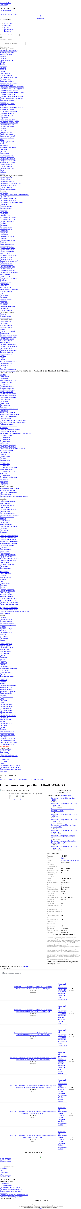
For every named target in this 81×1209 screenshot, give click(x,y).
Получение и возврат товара (10, 765)
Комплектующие (6, 75)
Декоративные (5, 452)
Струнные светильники (8, 416)
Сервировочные (6, 672)
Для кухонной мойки (7, 240)
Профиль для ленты (7, 505)
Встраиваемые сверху (8, 217)
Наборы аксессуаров (7, 119)
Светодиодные (5, 549)
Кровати (3, 630)
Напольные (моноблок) (8, 200)
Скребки (3, 130)
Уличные (3, 519)
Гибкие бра (4, 443)
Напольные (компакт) (8, 198)
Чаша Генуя (4, 204)
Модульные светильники (9, 541)
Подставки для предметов (9, 121)
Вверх (40, 1208)
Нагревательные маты (8, 344)
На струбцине (5, 456)
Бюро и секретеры (6, 719)
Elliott (63, 860)
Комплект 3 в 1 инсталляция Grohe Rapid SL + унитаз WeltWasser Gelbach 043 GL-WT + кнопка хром (33, 988)
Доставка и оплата (6, 1185)
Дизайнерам (8, 29)
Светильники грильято (8, 538)
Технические (4, 572)
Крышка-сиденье (6, 206)
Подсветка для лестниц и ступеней (12, 448)
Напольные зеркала (7, 733)
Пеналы (3, 58)
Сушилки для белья (7, 138)
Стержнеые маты (6, 348)
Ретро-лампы (4, 551)
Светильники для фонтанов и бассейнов (14, 611)
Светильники (5, 73)
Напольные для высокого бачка (11, 202)
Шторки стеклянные (7, 159)
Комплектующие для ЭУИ (9, 598)
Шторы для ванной (7, 142)
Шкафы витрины (6, 712)
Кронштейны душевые (8, 255)
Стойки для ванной (7, 134)
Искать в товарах (6, 39)
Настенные (4, 411)
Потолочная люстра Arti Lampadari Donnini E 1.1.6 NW (63, 842)
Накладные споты (6, 469)
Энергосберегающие (7, 564)
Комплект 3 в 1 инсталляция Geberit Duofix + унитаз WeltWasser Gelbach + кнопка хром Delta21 (33, 1136)
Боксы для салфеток (7, 81)
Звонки (2, 587)
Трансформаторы (6, 594)
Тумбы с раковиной (7, 52)
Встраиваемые (5, 405)
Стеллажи (3, 725)
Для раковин (4, 284)
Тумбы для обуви (6, 687)
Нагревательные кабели (8, 346)
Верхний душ (5, 253)
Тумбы (2, 64)
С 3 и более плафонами (8, 467)
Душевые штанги (6, 265)
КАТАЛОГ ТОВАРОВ (8, 776)
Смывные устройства (8, 306)
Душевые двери (5, 179)
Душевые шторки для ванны (10, 183)
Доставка (7, 25)
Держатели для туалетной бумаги (12, 92)
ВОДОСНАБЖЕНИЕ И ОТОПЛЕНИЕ (30, 371)
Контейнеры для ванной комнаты (12, 107)
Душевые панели (6, 259)
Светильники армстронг (9, 536)
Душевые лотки (5, 365)
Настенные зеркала (7, 731)
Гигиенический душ (7, 267)
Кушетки (3, 627)
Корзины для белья (7, 109)
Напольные (4, 225)
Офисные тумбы (6, 693)
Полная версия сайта (7, 1198)
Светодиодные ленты (8, 502)
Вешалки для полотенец (8, 83)
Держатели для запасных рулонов (12, 88)
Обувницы (4, 718)
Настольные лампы (7, 545)
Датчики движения (7, 589)
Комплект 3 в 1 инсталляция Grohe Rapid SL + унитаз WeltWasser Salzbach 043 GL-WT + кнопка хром (33, 1034)
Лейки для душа (6, 263)
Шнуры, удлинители (7, 591)
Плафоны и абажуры (7, 390)
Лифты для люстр (6, 392)
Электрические (5, 316)
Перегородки (4, 308)
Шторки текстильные (8, 160)
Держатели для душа (7, 270)
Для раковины (5, 232)
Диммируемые (5, 568)
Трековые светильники (8, 490)
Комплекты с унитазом (8, 278)
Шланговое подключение (9, 272)
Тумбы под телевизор (8, 691)
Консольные (4, 670)
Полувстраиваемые (7, 221)
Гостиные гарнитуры (7, 740)
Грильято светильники (8, 606)
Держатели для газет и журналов (12, 87)
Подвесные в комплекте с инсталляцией (14, 195)
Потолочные (4, 376)
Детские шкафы (5, 708)
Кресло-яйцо (4, 653)
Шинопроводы (5, 418)
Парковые (3, 528)
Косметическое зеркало (8, 111)
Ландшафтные (5, 520)
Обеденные (4, 657)
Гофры (2, 359)
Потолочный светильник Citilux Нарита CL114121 (62, 810)
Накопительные (5, 322)
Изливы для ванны (7, 244)
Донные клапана (6, 227)
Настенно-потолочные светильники (13, 422)
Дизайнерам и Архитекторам (10, 769)
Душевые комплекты (7, 251)
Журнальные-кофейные (8, 668)
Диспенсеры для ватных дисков (11, 98)
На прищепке (5, 460)
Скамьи (2, 702)
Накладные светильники (9, 409)
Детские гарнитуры (7, 744)
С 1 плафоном (5, 437)
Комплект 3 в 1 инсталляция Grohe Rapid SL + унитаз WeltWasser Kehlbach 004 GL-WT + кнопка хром (33, 1011)
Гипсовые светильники (8, 426)
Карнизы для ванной (7, 104)
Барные (2, 659)
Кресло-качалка (5, 651)
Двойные (3, 223)
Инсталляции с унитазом (11, 973)
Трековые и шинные (7, 412)
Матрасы (3, 634)
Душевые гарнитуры (7, 250)
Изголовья (3, 636)
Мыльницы (4, 117)
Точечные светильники (8, 543)
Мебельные (4, 428)
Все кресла (4, 642)
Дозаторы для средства (8, 337)
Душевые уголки (6, 178)
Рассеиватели (5, 511)
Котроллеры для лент (7, 513)
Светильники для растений (10, 430)
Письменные (4, 678)
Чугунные (3, 151)
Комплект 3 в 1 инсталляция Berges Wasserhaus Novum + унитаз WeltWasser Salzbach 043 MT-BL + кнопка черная (33, 1086)
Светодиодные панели (8, 431)
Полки (2, 71)
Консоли (3, 70)
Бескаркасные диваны (8, 625)
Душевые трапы (6, 363)
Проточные (4, 323)
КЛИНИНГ (56, 371)
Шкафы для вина (6, 723)
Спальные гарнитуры (8, 738)
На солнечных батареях (8, 526)
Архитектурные (5, 524)
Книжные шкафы (6, 710)
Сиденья (3, 128)
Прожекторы (4, 522)
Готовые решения (6, 60)
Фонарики (3, 532)
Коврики (3, 106)
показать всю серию (72, 860)
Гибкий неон (4, 507)
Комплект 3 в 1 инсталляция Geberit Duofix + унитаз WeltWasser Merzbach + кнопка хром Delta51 (33, 1112)
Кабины (3, 172)
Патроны (3, 575)
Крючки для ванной (7, 113)
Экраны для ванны (7, 157)
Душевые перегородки (8, 185)
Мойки (2, 329)
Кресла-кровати (5, 646)
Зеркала (3, 56)
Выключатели (5, 583)
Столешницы (5, 215)
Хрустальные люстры (8, 380)
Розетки (3, 579)
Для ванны (4, 234)
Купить (26, 966)
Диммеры (3, 585)
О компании (8, 23)
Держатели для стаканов (9, 90)
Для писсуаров (5, 282)
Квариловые (4, 153)
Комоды (3, 68)
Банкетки (3, 66)
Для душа (3, 238)
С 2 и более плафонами (8, 477)
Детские (3, 458)
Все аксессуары (5, 79)
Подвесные (4, 193)
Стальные (3, 149)
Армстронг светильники (9, 604)
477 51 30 (5, 3)
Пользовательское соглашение (11, 767)
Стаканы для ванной (7, 132)
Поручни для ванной (7, 126)
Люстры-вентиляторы (8, 394)
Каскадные (4, 384)
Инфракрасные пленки (8, 350)
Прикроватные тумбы (8, 685)
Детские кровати (6, 632)
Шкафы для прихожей (8, 716)
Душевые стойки (6, 257)
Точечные (3, 407)
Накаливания (5, 570)
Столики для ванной (7, 136)
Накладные (4, 214)
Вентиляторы (5, 613)
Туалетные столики (7, 676)
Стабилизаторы (5, 592)
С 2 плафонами (5, 439)
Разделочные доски (7, 339)
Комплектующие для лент (9, 515)
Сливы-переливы (6, 164)
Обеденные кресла (6, 647)
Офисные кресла (6, 644)
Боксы (2, 174)
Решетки (3, 367)
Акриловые (4, 145)
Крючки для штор (6, 115)
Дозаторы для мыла (7, 100)
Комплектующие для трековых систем (14, 420)
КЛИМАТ (48, 371)
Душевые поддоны (7, 181)
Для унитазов (5, 276)
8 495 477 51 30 (5, 1159)
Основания (4, 638)
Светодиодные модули (8, 509)
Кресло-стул (4, 649)
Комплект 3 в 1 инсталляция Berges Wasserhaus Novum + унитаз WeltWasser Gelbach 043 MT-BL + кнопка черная (33, 1059)
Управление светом (7, 388)
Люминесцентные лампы (9, 610)
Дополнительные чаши (8, 335)
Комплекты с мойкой (7, 331)
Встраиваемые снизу (7, 219)
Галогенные (4, 566)
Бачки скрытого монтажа (9, 289)
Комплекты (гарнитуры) (9, 51)
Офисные (3, 454)
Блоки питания (5, 503)
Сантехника (4, 47)
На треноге (4, 481)
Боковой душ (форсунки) (9, 261)
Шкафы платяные (6, 706)
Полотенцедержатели (8, 124)
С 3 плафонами (5, 441)
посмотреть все (66, 795)
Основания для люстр (8, 397)
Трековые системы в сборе (9, 414)
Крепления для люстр (8, 395)
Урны (2, 140)
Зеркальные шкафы (7, 54)
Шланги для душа (6, 268)
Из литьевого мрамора (8, 147)
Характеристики (53, 853)
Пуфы (2, 699)
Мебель (2, 615)
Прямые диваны (6, 619)
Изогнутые (4, 484)
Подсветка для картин (8, 447)
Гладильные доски (6, 85)
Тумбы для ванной (6, 689)
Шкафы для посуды (7, 714)
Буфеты (2, 721)
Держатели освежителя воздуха (11, 96)
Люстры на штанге (7, 386)
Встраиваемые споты (7, 471)
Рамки (2, 581)
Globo (63, 858)
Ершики (3, 102)
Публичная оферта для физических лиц (14, 1195)
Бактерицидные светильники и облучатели (15, 433)
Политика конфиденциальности (11, 1197)
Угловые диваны (6, 621)
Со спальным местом (7, 623)
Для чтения (4, 483)
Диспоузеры (4, 333)
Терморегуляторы (6, 352)
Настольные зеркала (7, 735)
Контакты (7, 31)
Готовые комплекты (7, 236)
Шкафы (2, 62)
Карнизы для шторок (7, 162)
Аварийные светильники (9, 602)
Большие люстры (6, 382)
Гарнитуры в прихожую (8, 742)
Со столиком (4, 479)
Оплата (6, 27)
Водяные (3, 314)
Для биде (3, 242)
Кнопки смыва (5, 287)
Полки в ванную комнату (9, 123)
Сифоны (3, 358)
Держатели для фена (7, 94)
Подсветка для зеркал (8, 445)
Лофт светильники (7, 424)
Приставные (4, 196)
